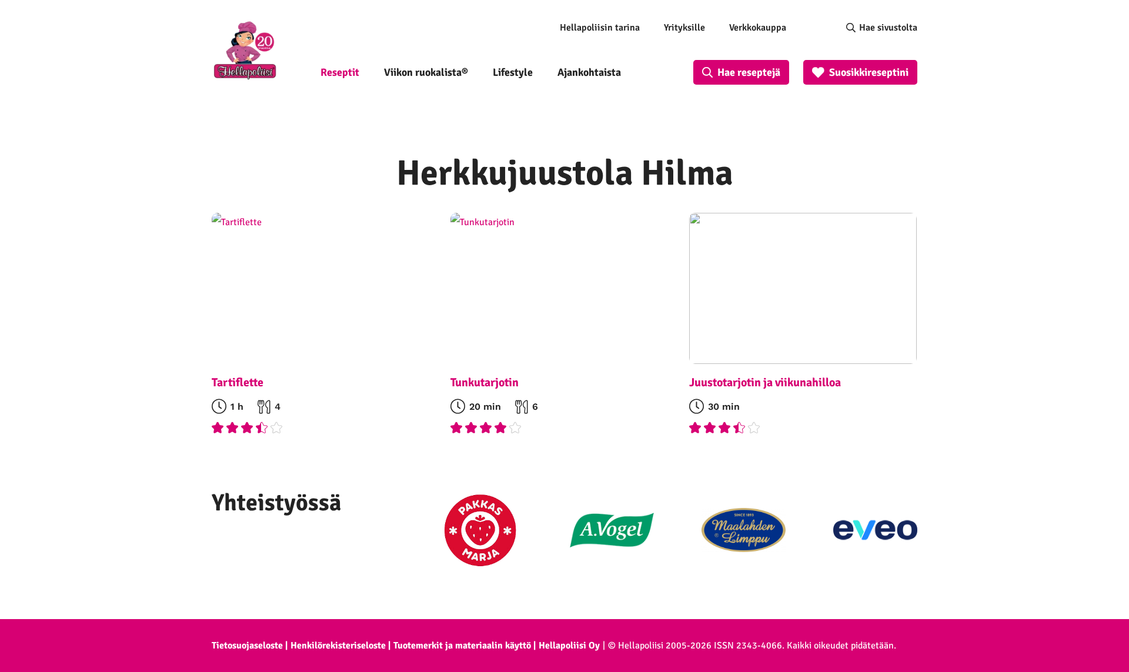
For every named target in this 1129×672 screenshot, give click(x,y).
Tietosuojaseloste (247, 645)
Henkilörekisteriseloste (338, 645)
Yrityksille (684, 28)
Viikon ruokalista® (426, 72)
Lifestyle (513, 72)
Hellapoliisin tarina (600, 28)
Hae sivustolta (888, 28)
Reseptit (339, 72)
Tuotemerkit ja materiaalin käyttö (462, 645)
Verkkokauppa (757, 28)
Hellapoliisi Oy (569, 645)
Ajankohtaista (589, 72)
